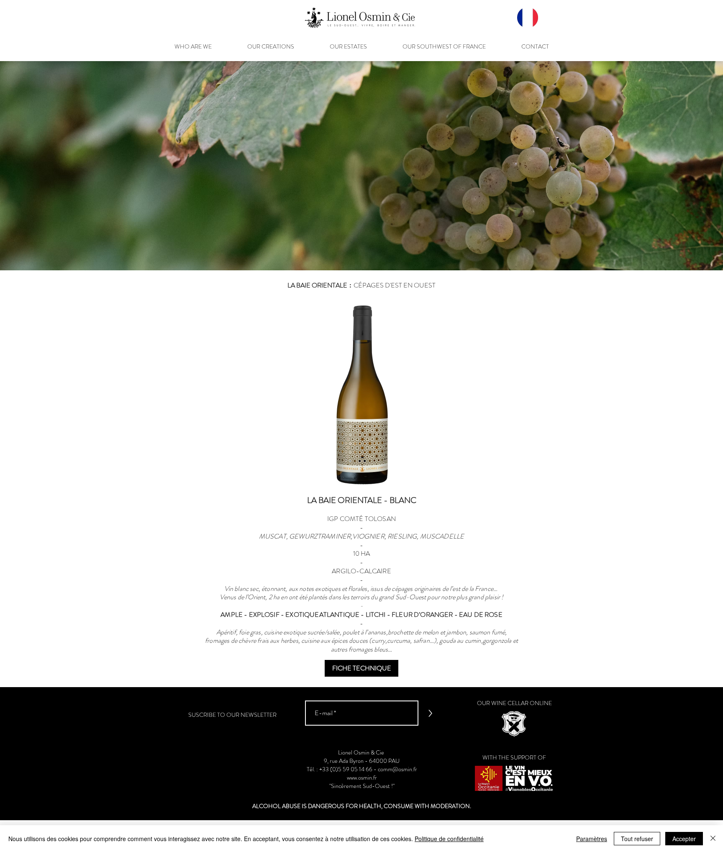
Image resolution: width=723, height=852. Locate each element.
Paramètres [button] (591, 838)
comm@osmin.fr (397, 769)
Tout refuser (637, 838)
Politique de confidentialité (449, 838)
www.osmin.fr (362, 777)
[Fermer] (713, 838)
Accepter (684, 838)
